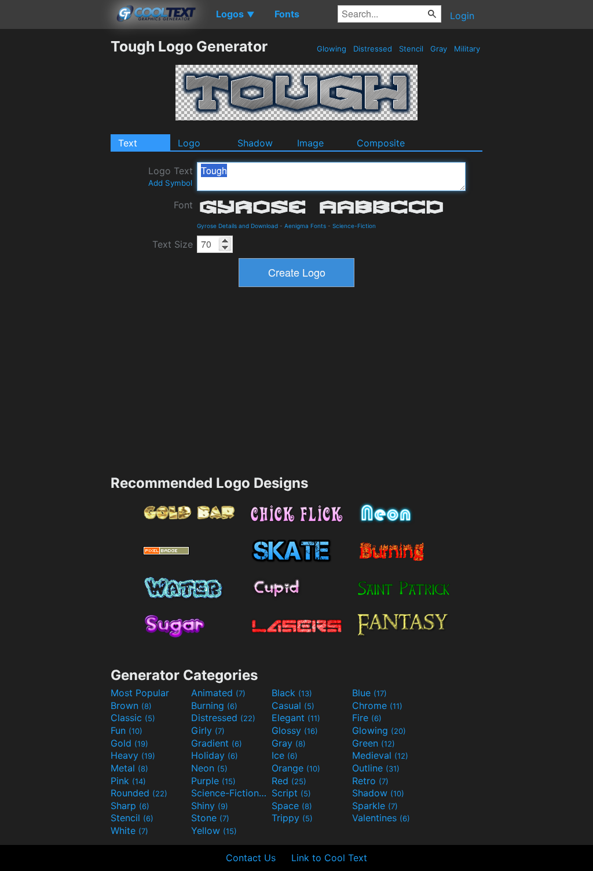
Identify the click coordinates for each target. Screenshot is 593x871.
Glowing (331, 48)
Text (127, 143)
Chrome (377, 705)
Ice (285, 755)
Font (183, 205)
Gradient (216, 743)
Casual (293, 705)
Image (310, 143)
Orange (296, 768)
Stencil (411, 48)
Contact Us (251, 857)
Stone (210, 818)
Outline (376, 768)
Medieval (380, 755)
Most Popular (140, 693)
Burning (214, 705)
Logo (189, 143)
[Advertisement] (55, 211)
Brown (131, 705)
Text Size (172, 244)
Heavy (133, 755)
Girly (208, 730)
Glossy (295, 730)
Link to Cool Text (329, 857)
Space (292, 805)
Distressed (372, 48)
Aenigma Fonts (305, 225)
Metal (129, 768)
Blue (369, 693)
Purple (213, 781)
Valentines (381, 818)
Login (462, 15)
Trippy (292, 818)
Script (291, 793)
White (129, 830)
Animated (218, 693)
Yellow (214, 830)
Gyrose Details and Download (237, 225)
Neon (209, 768)
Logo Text (170, 176)
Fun (126, 730)
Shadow (255, 143)
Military (467, 48)
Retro (370, 781)
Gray (438, 48)
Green (373, 743)
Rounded (139, 793)
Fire (367, 717)
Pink (128, 781)
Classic (133, 717)
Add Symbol (170, 183)
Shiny (209, 805)
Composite (381, 143)
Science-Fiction (354, 225)
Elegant (296, 717)
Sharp (130, 805)
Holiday (214, 755)
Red (289, 781)
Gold (129, 743)
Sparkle (375, 805)
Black (292, 693)
